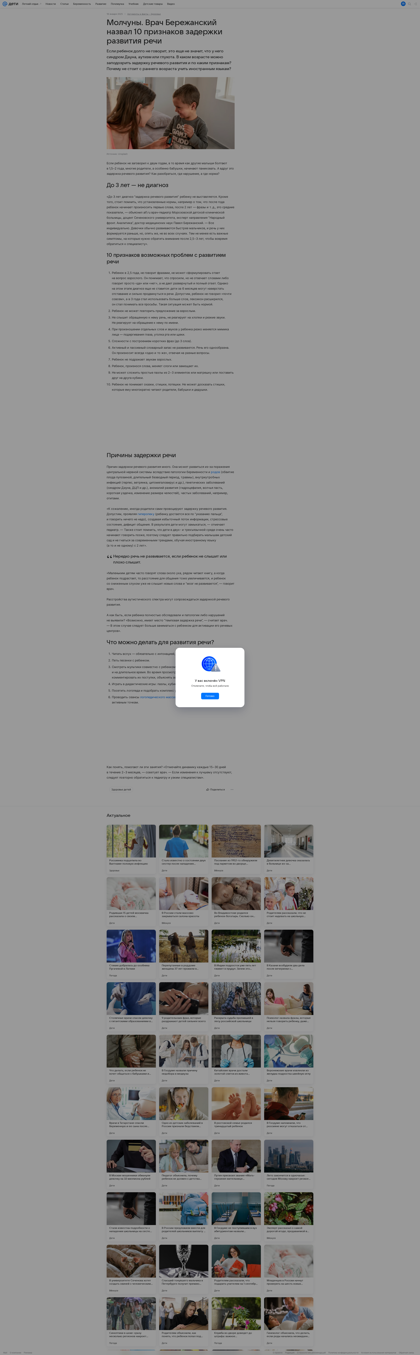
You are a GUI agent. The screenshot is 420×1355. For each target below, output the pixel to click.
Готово (210, 696)
